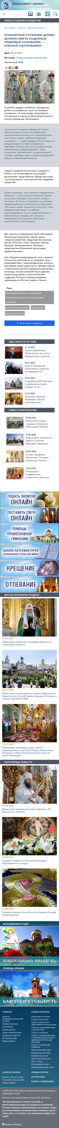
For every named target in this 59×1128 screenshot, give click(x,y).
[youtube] (38, 14)
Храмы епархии (39, 1072)
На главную (10, 28)
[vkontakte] (30, 14)
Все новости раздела (30, 323)
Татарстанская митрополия (31, 57)
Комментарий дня (10, 1024)
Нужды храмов (8, 1083)
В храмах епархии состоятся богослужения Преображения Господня (24, 862)
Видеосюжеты (8, 1041)
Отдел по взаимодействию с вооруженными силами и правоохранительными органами (43, 1038)
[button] (55, 14)
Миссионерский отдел (41, 1050)
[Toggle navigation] (4, 14)
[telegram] (47, 14)
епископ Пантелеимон (17, 307)
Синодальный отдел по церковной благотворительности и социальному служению (25, 297)
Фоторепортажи (9, 1038)
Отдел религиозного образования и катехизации (43, 1023)
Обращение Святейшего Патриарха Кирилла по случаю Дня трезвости (27, 643)
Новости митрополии (11, 1033)
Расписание (38, 1077)
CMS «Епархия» (43, 1098)
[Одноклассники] (13, 67)
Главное (21, 28)
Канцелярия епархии (40, 1017)
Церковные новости (36, 28)
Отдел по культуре (39, 1033)
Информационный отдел (42, 1067)
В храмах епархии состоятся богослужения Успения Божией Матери (29, 913)
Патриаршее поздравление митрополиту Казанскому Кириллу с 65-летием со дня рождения (39, 477)
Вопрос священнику (42, 1081)
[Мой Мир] (16, 67)
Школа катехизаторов (41, 1059)
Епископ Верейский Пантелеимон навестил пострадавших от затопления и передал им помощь (38, 372)
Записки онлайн (11, 1072)
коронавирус (37, 307)
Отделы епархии (40, 1012)
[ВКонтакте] (10, 67)
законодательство (15, 313)
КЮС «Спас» (37, 1061)
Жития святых (8, 1030)
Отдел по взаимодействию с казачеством (43, 1028)
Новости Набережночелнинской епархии (12, 1019)
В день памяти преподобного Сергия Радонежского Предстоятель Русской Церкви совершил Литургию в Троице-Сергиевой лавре (29, 696)
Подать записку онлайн (12, 1077)
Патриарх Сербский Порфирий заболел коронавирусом (35, 399)
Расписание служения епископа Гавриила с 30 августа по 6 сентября (26, 810)
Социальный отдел (40, 1019)
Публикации (7, 1027)
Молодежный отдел (40, 1064)
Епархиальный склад (40, 1053)
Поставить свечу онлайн (13, 1080)
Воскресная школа (39, 1056)
